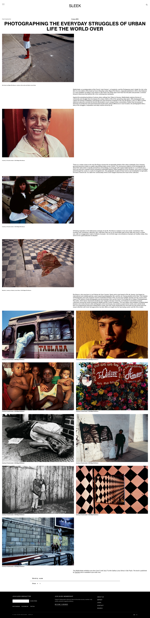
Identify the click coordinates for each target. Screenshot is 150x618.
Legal (99, 602)
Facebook (25, 606)
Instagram (16, 606)
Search (100, 608)
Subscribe (33, 601)
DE (137, 614)
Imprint (99, 599)
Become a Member (61, 604)
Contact (100, 605)
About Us (100, 597)
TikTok (32, 606)
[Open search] (146, 4)
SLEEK (75, 6)
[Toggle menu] (3, 4)
